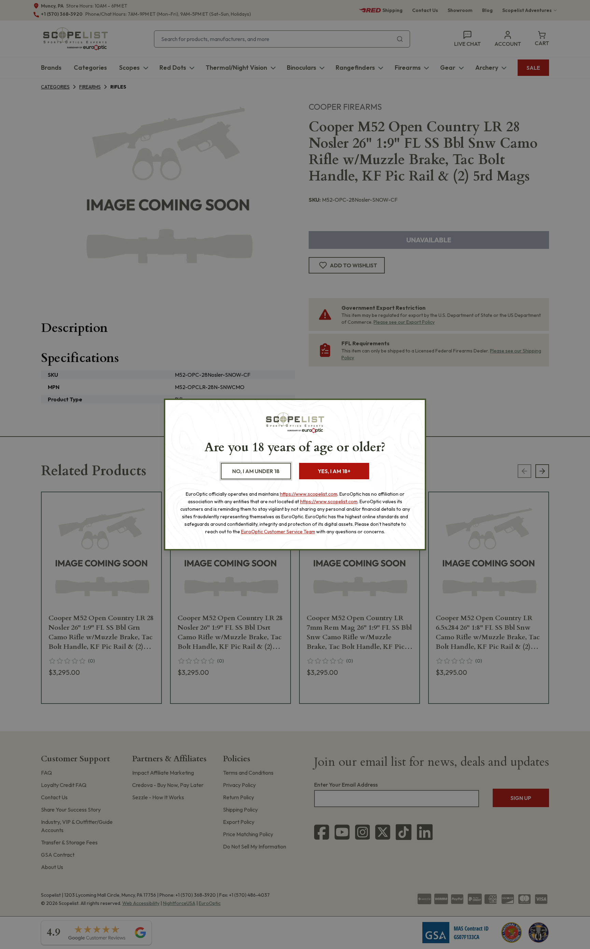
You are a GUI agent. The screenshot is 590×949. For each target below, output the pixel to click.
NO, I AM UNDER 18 (256, 471)
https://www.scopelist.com (308, 494)
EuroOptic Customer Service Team (278, 532)
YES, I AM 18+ (334, 471)
